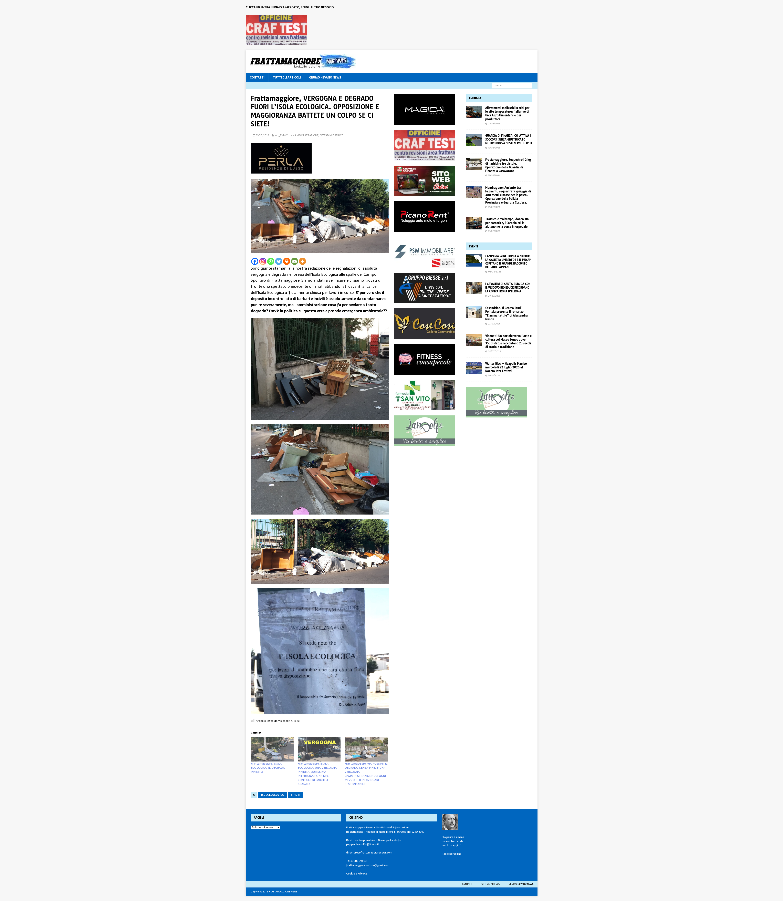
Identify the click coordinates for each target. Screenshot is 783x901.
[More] (302, 261)
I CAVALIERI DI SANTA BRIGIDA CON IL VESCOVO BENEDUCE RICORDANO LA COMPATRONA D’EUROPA (507, 287)
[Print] (286, 261)
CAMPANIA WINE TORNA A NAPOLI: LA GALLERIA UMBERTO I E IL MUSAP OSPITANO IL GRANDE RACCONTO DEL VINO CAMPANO (508, 261)
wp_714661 (281, 135)
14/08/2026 (494, 207)
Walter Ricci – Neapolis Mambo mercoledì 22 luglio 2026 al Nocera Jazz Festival (506, 367)
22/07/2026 (494, 323)
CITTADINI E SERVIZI (332, 135)
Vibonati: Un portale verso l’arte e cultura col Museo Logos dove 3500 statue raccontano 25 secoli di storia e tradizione (508, 341)
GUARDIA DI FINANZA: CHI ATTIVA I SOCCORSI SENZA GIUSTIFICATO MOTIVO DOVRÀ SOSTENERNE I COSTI (508, 139)
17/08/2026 (494, 175)
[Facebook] (254, 261)
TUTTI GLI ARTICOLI (287, 77)
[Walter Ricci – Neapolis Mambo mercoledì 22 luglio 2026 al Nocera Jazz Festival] (474, 368)
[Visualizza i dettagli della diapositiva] (276, 30)
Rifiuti (295, 795)
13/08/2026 (494, 231)
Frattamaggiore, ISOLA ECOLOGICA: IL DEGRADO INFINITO (268, 767)
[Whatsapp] (270, 261)
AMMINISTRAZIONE (307, 135)
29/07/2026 (494, 296)
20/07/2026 (494, 351)
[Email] (294, 261)
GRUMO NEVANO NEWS (325, 77)
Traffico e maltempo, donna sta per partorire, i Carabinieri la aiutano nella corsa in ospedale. (507, 222)
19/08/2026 (494, 147)
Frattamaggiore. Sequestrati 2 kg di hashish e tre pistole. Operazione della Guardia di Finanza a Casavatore (508, 165)
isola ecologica (272, 795)
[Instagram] (262, 261)
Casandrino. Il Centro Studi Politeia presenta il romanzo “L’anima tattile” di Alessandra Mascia (506, 313)
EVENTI (473, 246)
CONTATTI (257, 77)
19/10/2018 (262, 135)
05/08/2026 (494, 271)
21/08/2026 (494, 123)
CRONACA (475, 98)
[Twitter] (278, 261)
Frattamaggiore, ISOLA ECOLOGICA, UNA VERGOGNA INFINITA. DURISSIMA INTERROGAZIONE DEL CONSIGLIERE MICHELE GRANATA (317, 773)
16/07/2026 (494, 375)
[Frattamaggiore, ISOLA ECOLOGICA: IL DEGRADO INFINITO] (272, 749)
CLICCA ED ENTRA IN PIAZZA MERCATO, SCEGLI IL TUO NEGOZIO (290, 7)
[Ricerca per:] (512, 85)
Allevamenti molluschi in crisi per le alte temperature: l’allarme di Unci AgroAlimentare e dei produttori (507, 113)
